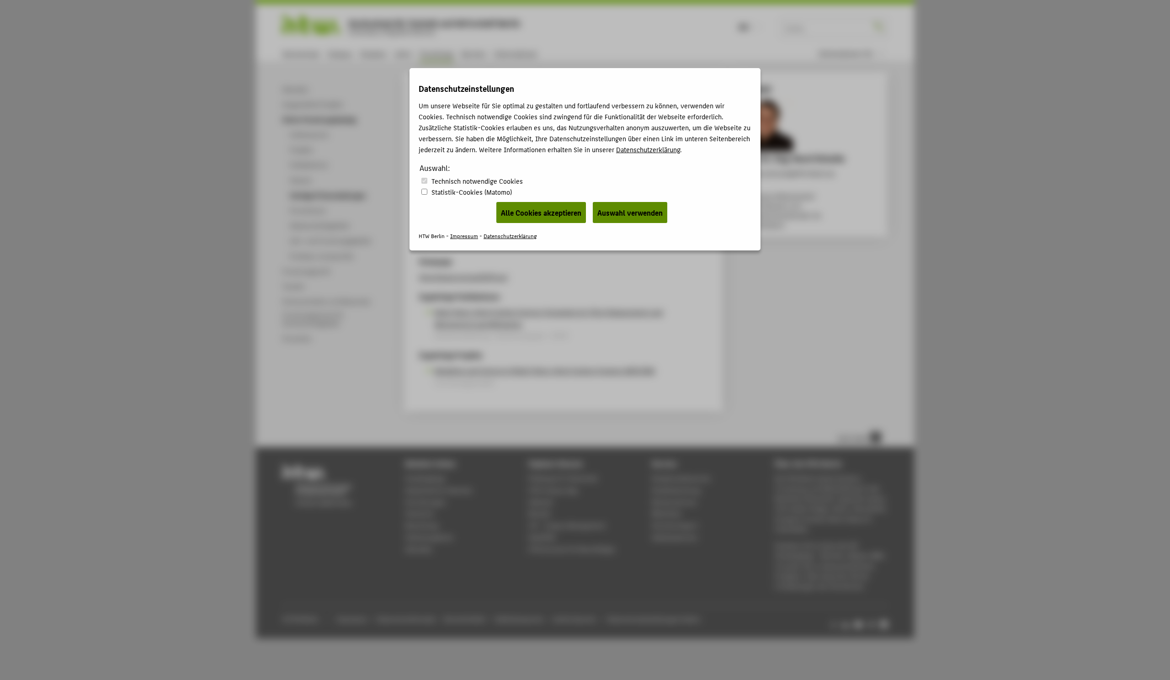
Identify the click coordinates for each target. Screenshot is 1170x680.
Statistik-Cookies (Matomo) (471, 191)
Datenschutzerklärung (648, 149)
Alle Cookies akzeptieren (541, 212)
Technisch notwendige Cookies (477, 180)
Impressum (464, 235)
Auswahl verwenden (630, 212)
